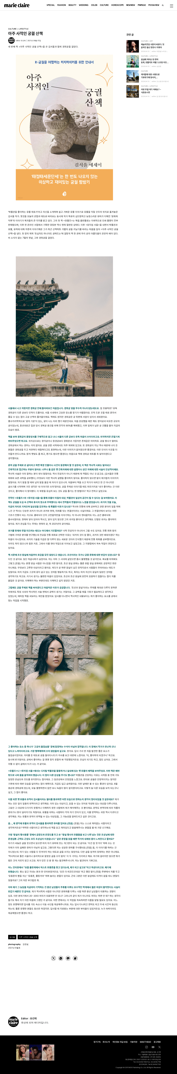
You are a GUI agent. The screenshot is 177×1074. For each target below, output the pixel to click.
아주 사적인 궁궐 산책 (28, 937)
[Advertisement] (64, 985)
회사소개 (106, 1042)
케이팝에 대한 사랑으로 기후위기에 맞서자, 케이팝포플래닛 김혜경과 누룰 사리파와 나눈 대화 (153, 76)
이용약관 (133, 1042)
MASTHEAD (145, 1042)
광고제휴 (157, 1042)
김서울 (12, 937)
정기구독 (97, 1042)
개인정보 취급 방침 (120, 1042)
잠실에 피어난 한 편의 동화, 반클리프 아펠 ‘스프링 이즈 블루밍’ (154, 61)
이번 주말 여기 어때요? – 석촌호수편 (151, 91)
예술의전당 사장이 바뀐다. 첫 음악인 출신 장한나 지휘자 (152, 46)
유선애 (23, 40)
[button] (163, 5)
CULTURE (12, 29)
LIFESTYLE (23, 29)
